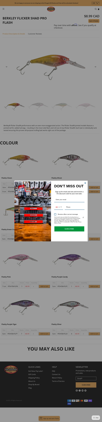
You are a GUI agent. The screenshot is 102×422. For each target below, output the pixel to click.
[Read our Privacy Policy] (83, 217)
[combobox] (58, 207)
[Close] (85, 183)
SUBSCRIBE (69, 229)
